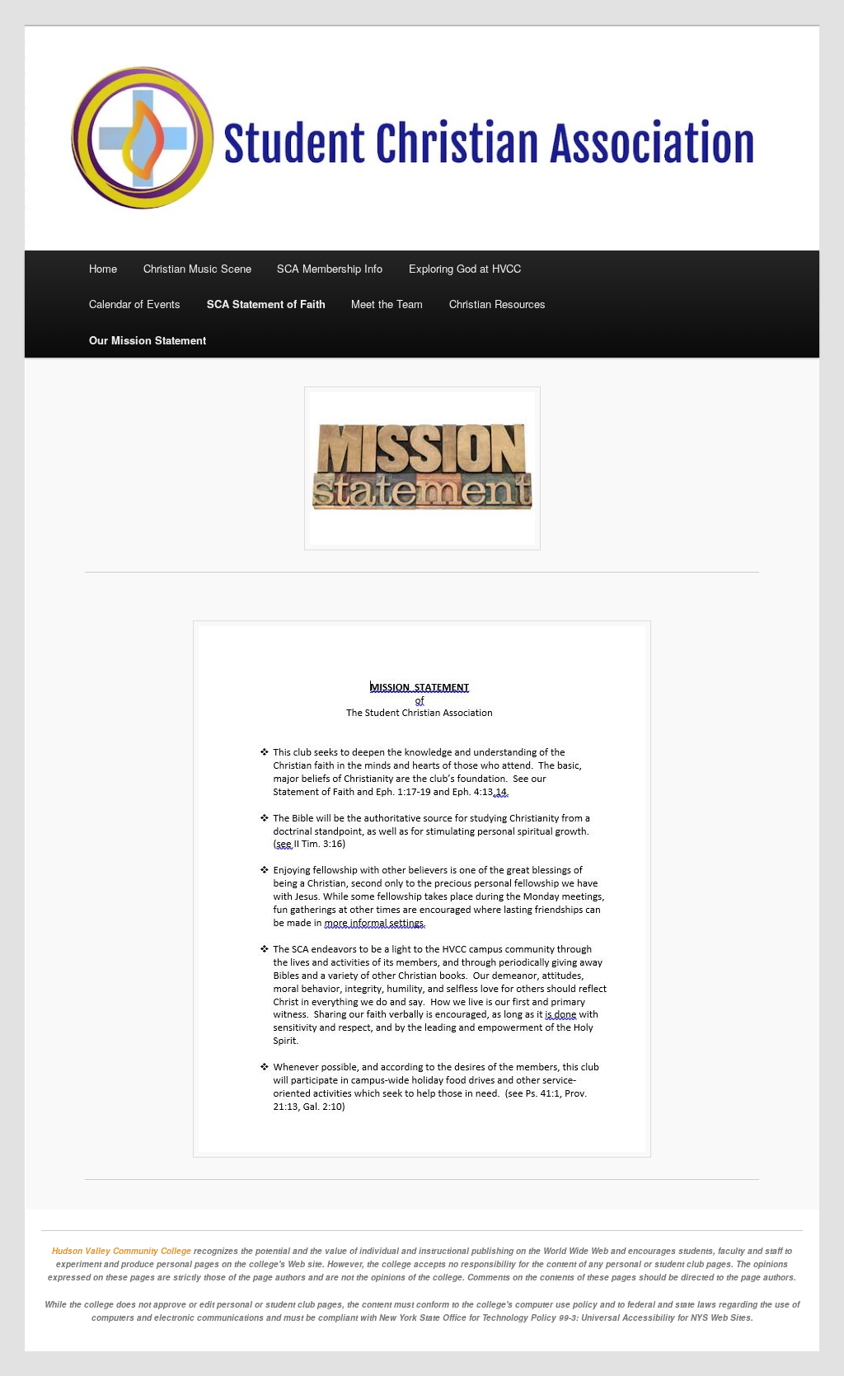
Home (103, 268)
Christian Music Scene (197, 268)
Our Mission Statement (147, 340)
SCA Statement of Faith (266, 303)
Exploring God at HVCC (465, 268)
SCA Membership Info (329, 268)
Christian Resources (497, 303)
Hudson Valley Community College (121, 1251)
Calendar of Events (135, 303)
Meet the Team (387, 303)
